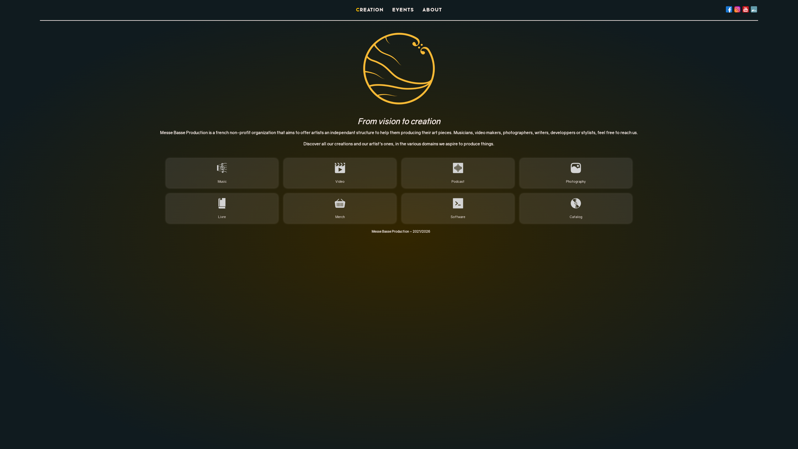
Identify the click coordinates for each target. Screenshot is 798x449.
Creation (370, 10)
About (432, 10)
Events (403, 10)
